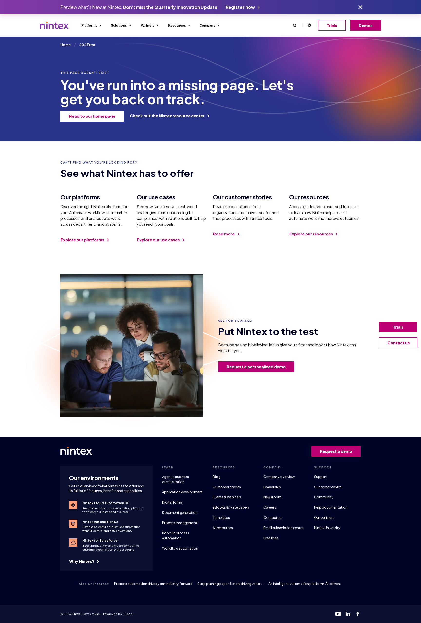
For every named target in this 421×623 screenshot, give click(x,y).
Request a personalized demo (256, 366)
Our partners (324, 517)
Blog (216, 476)
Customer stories (227, 487)
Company (207, 25)
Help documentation (330, 507)
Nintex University (327, 528)
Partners (147, 25)
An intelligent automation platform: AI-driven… (305, 583)
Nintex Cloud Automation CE (105, 503)
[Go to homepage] (54, 25)
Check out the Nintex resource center (167, 115)
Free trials (271, 538)
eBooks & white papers (231, 507)
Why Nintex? (82, 561)
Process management (179, 522)
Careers (269, 507)
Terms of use (91, 613)
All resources (223, 528)
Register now (241, 7)
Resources (177, 25)
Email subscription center (283, 528)
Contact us (272, 517)
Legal (129, 613)
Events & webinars (227, 497)
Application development (182, 492)
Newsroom (272, 497)
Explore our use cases (159, 239)
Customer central (328, 487)
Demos (366, 25)
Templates (221, 517)
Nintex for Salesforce (100, 540)
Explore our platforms (83, 239)
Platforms (89, 25)
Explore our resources (311, 233)
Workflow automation (180, 548)
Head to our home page (92, 116)
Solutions (119, 25)
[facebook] (358, 614)
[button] (294, 25)
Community (324, 497)
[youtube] (338, 614)
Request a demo (336, 451)
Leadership (272, 487)
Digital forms (172, 502)
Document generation (180, 512)
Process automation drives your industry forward (153, 583)
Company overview (279, 476)
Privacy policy (112, 613)
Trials (332, 25)
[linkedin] (348, 614)
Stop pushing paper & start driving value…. (230, 583)
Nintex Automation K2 (100, 522)
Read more (224, 233)
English (309, 25)
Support (321, 476)
